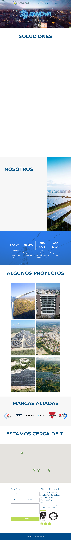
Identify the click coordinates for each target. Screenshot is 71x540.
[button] (67, 251)
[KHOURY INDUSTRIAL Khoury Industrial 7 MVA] (23, 374)
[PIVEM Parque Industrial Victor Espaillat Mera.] (48, 337)
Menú (57, 3)
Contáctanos (43, 3)
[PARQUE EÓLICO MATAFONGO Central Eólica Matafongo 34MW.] (23, 301)
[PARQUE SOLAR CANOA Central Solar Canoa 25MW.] (23, 337)
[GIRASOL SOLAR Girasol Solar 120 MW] (48, 374)
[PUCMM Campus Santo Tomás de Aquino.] (48, 301)
